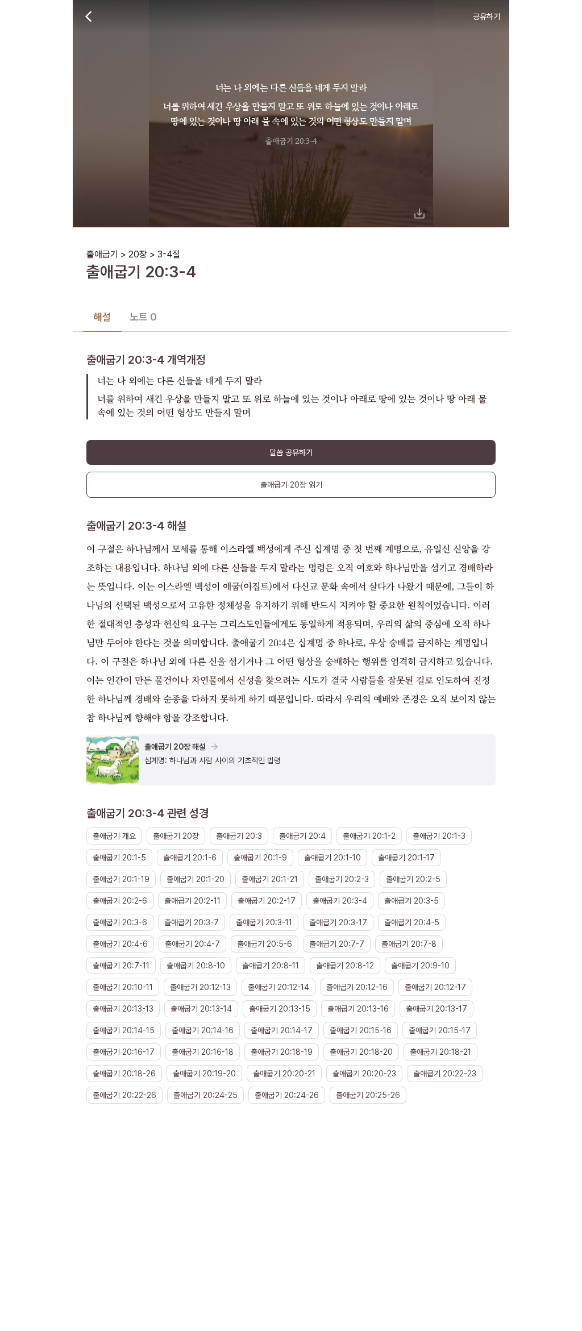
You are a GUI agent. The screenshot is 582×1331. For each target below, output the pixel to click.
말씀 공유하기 (291, 452)
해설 (102, 317)
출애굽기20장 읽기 (291, 484)
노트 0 (143, 317)
